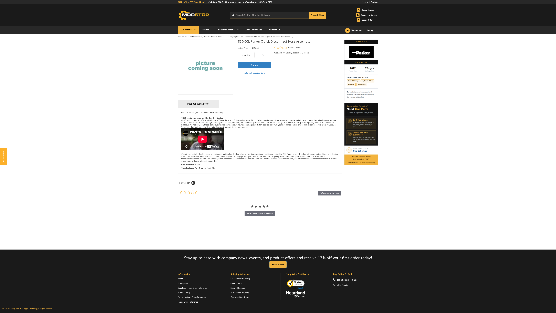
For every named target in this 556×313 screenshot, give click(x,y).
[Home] (195, 15)
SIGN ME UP (278, 264)
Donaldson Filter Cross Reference (192, 288)
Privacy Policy (184, 283)
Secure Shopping (238, 288)
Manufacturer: (187, 164)
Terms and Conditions (240, 297)
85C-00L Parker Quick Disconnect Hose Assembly (273, 37)
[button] (329, 193)
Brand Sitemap (184, 292)
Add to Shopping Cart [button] (255, 73)
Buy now (254, 65)
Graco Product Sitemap (240, 278)
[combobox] (278, 15)
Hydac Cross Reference (188, 302)
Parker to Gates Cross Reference (192, 297)
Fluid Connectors (195, 37)
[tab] (260, 140)
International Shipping (240, 292)
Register (374, 2)
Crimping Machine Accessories (241, 37)
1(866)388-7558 (347, 280)
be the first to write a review (260, 213)
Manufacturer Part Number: (194, 168)
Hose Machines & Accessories (215, 37)
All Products (182, 37)
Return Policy (236, 283)
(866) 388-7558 (219, 2)
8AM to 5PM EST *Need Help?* (192, 2)
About (180, 278)
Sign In (365, 2)
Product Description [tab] (198, 104)
